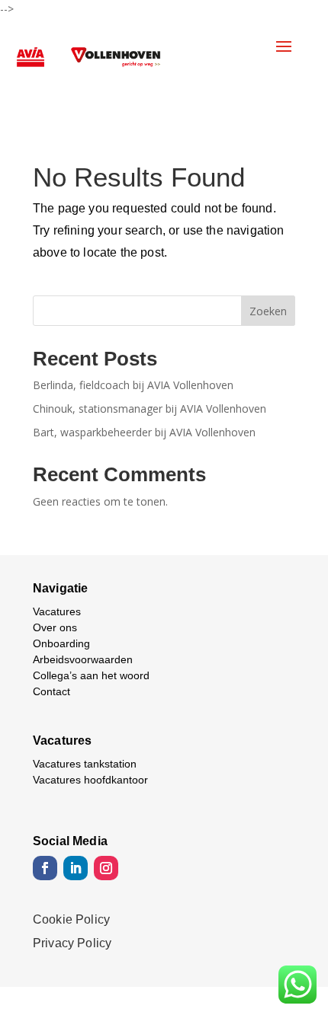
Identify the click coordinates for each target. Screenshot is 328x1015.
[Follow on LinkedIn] (75, 868)
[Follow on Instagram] (106, 868)
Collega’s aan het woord (91, 675)
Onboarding (61, 643)
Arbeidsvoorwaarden (83, 659)
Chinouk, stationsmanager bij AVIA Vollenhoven (149, 408)
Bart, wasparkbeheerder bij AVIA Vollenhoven (144, 432)
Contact (51, 691)
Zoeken (268, 311)
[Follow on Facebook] (45, 868)
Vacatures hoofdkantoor (90, 780)
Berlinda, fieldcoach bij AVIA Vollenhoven (133, 385)
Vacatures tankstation (85, 764)
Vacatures (57, 611)
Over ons (55, 627)
